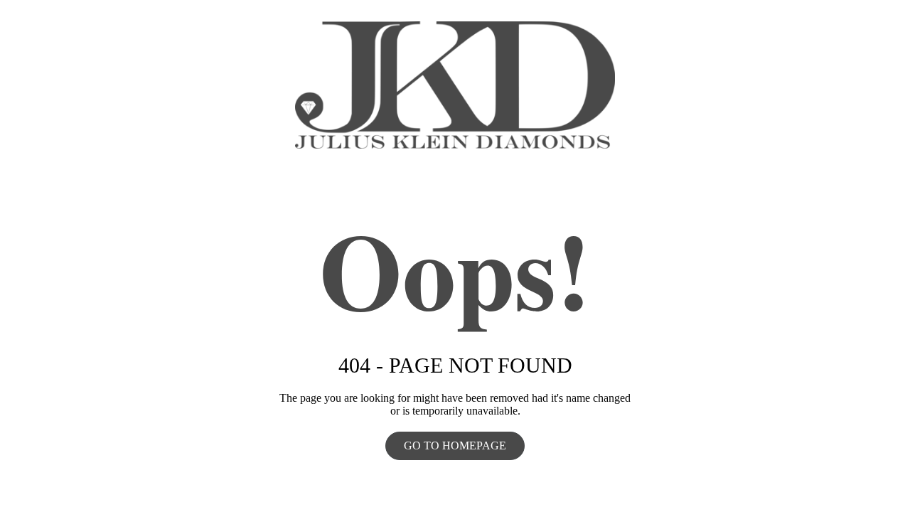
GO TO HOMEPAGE (455, 445)
